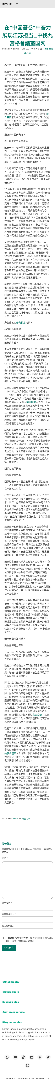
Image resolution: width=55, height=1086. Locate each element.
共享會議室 (10, 753)
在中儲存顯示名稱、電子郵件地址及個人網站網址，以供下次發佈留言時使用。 (29, 939)
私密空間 (37, 714)
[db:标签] (27, 53)
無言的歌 (49, 48)
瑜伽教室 (21, 322)
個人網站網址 (8, 926)
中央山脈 (7, 4)
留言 (5, 857)
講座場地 (31, 402)
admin (15, 818)
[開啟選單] (17, 4)
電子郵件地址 (9, 914)
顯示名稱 (7, 902)
